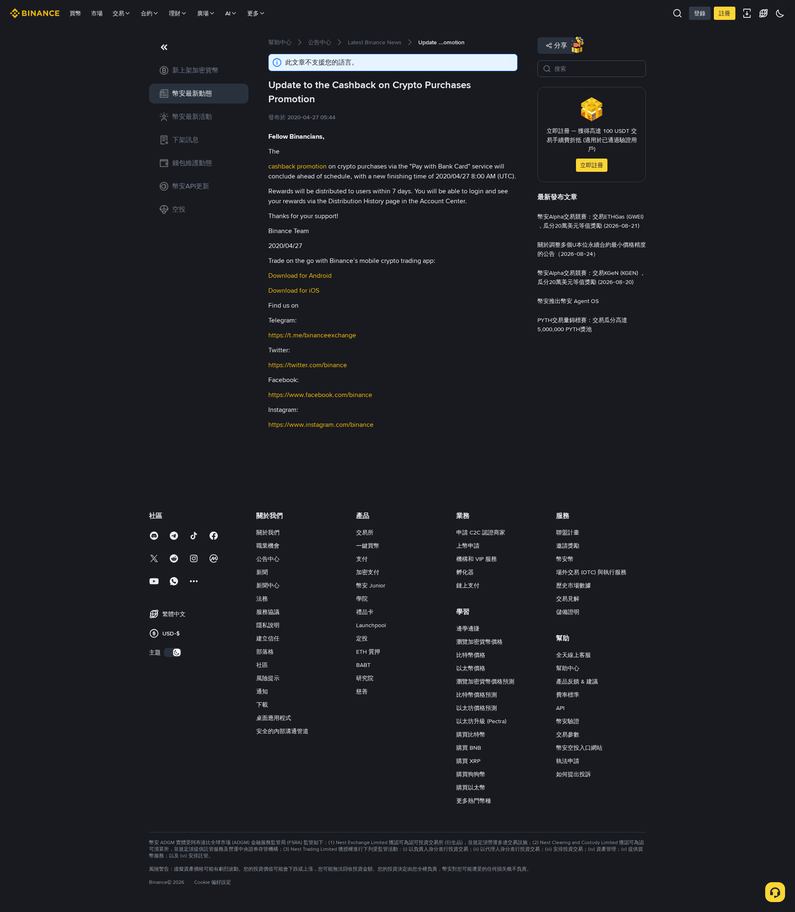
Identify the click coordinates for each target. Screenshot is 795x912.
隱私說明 (267, 625)
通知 (262, 691)
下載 (262, 704)
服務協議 (267, 612)
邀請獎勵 (567, 545)
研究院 (364, 678)
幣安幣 (564, 559)
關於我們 (267, 532)
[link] (198, 70)
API (560, 708)
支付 (362, 559)
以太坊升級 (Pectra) (481, 721)
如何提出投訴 (573, 774)
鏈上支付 (467, 585)
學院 (362, 598)
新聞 (262, 572)
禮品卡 (364, 612)
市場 (97, 13)
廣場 (203, 13)
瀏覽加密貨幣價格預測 (485, 681)
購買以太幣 (470, 787)
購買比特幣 (470, 734)
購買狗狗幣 (470, 774)
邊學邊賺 (467, 628)
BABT (363, 665)
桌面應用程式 (273, 718)
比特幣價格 (470, 655)
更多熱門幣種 (473, 800)
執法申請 (567, 761)
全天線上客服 (573, 655)
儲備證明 (567, 612)
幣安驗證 (567, 721)
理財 (175, 13)
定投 (362, 638)
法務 (262, 598)
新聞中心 (267, 585)
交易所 (364, 532)
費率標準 (567, 694)
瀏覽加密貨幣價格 (479, 641)
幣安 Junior (370, 585)
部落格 (265, 651)
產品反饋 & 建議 (577, 681)
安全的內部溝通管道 (282, 731)
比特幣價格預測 (476, 694)
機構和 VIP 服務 (476, 559)
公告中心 (267, 559)
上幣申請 (467, 545)
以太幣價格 (470, 668)
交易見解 (567, 598)
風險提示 (267, 678)
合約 (146, 13)
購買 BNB (468, 747)
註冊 (724, 13)
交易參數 (567, 734)
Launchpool (371, 625)
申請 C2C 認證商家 (480, 532)
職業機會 (267, 545)
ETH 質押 (368, 651)
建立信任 (267, 638)
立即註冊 (591, 165)
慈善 (362, 691)
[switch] (172, 652)
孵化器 (465, 572)
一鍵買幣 (367, 545)
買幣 (75, 13)
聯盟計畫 (567, 532)
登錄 (700, 13)
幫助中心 (567, 668)
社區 (262, 665)
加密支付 (367, 572)
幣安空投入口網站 (579, 747)
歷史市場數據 (573, 585)
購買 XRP (468, 761)
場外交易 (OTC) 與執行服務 (591, 572)
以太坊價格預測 (476, 708)
